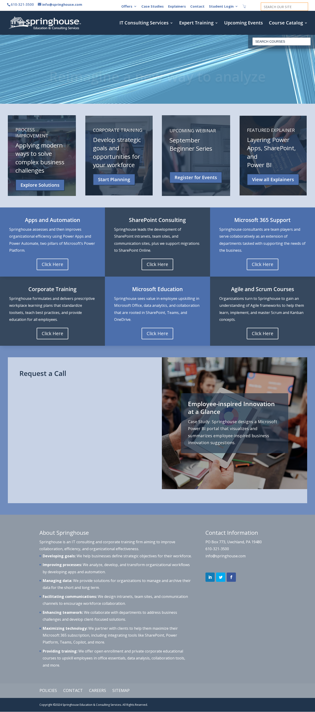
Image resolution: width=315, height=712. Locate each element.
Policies (48, 690)
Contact (197, 7)
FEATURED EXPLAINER (271, 130)
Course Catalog (286, 23)
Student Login (221, 7)
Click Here (52, 264)
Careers (97, 690)
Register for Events (196, 177)
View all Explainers (273, 179)
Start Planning (114, 179)
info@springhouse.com (225, 555)
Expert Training (196, 23)
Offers (126, 7)
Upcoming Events (243, 23)
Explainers (177, 7)
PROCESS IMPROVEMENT (31, 133)
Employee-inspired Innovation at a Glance (231, 408)
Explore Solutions (40, 185)
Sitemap (121, 690)
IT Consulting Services (144, 23)
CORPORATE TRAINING (118, 130)
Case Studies (152, 7)
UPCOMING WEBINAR (192, 130)
